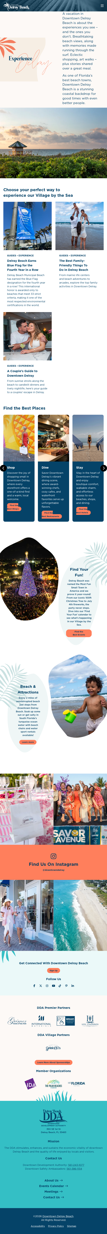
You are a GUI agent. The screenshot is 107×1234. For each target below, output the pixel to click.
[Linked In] (73, 986)
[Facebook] (34, 986)
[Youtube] (53, 986)
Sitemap (71, 1226)
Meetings (51, 1191)
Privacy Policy (56, 1226)
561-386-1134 (74, 1168)
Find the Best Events (79, 633)
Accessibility (38, 1226)
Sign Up (54, 970)
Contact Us (51, 1197)
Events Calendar (51, 1186)
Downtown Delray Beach (57, 1216)
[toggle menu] (102, 5)
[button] (103, 468)
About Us (51, 1180)
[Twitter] (41, 986)
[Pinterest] (66, 986)
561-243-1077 (76, 1165)
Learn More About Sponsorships (53, 1062)
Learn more (28, 742)
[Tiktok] (60, 986)
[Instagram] (47, 986)
